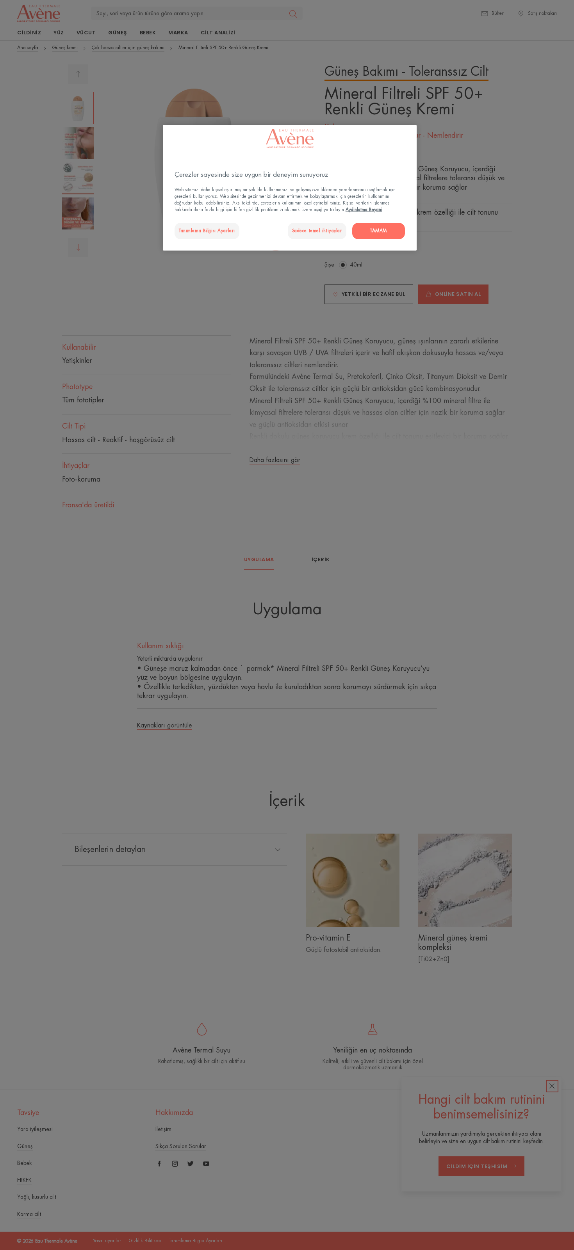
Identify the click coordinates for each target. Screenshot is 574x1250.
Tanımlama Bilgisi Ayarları (207, 231)
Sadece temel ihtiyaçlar (317, 231)
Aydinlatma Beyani (364, 210)
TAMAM (378, 231)
